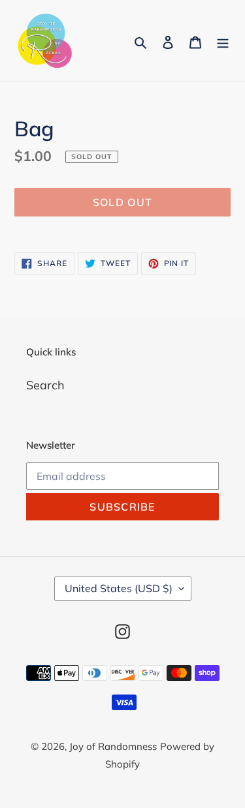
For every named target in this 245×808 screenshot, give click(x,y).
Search (45, 385)
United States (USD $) (118, 588)
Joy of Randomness (113, 746)
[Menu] (223, 40)
